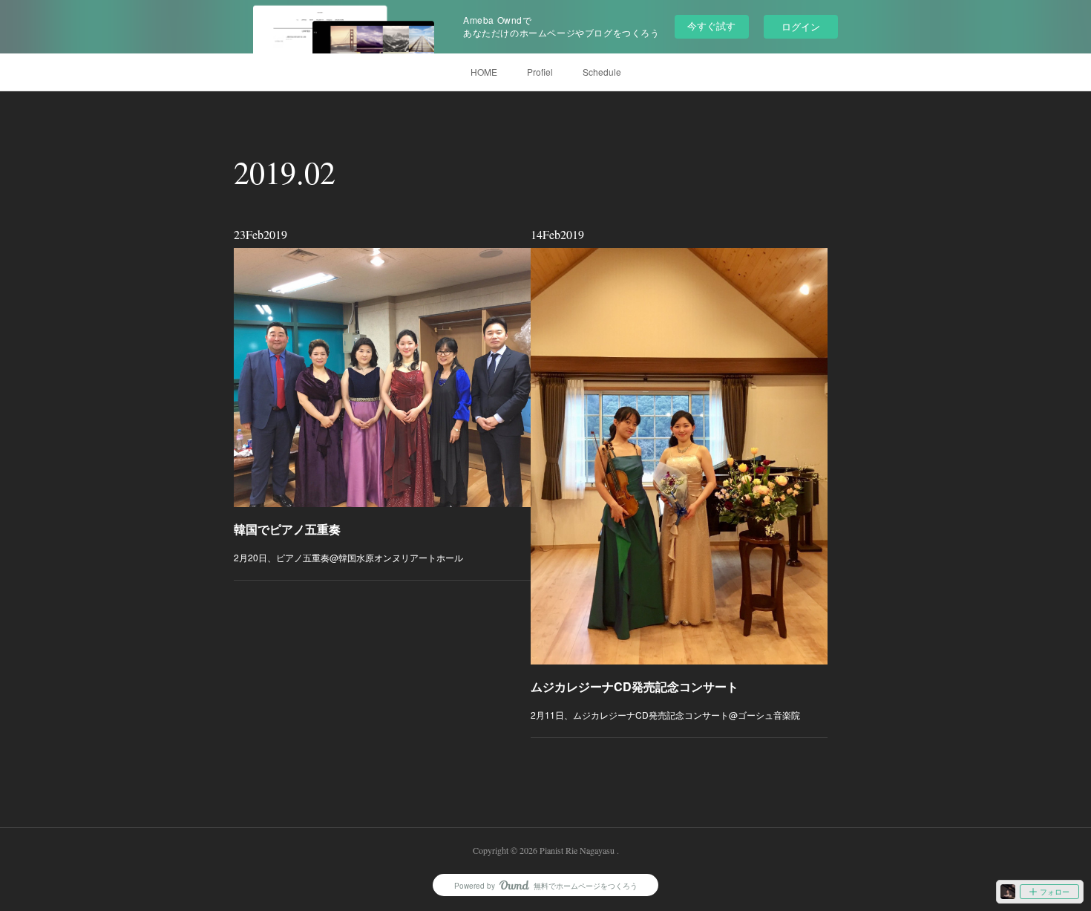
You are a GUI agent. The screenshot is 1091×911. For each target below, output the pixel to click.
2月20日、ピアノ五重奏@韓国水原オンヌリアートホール (348, 557)
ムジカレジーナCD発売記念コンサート (634, 686)
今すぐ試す (711, 26)
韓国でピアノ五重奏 (287, 529)
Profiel (540, 71)
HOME (484, 71)
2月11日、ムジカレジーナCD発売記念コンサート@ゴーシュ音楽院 (665, 714)
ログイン (801, 26)
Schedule (602, 71)
